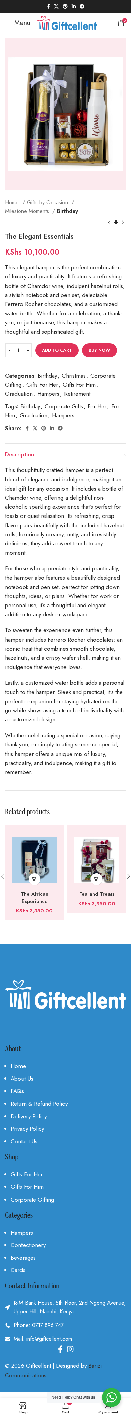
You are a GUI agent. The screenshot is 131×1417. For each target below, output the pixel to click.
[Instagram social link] (70, 1349)
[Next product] (122, 222)
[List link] (65, 1325)
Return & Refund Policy (39, 1104)
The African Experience (34, 897)
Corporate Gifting (32, 1199)
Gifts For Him (79, 385)
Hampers (48, 394)
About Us (22, 1078)
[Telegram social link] (82, 6)
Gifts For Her (42, 385)
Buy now (99, 350)
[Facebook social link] (48, 6)
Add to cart (57, 350)
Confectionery (28, 1245)
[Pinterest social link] (65, 6)
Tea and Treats (96, 894)
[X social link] (56, 6)
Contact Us (24, 1141)
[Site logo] (67, 22)
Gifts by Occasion (48, 202)
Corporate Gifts (64, 406)
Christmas (74, 376)
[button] (34, 879)
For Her (97, 406)
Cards (18, 1270)
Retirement (77, 394)
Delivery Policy (29, 1116)
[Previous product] (109, 222)
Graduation (19, 394)
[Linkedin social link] (74, 6)
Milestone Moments (28, 211)
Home (12, 202)
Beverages (23, 1257)
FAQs (17, 1091)
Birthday (67, 211)
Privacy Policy (27, 1129)
